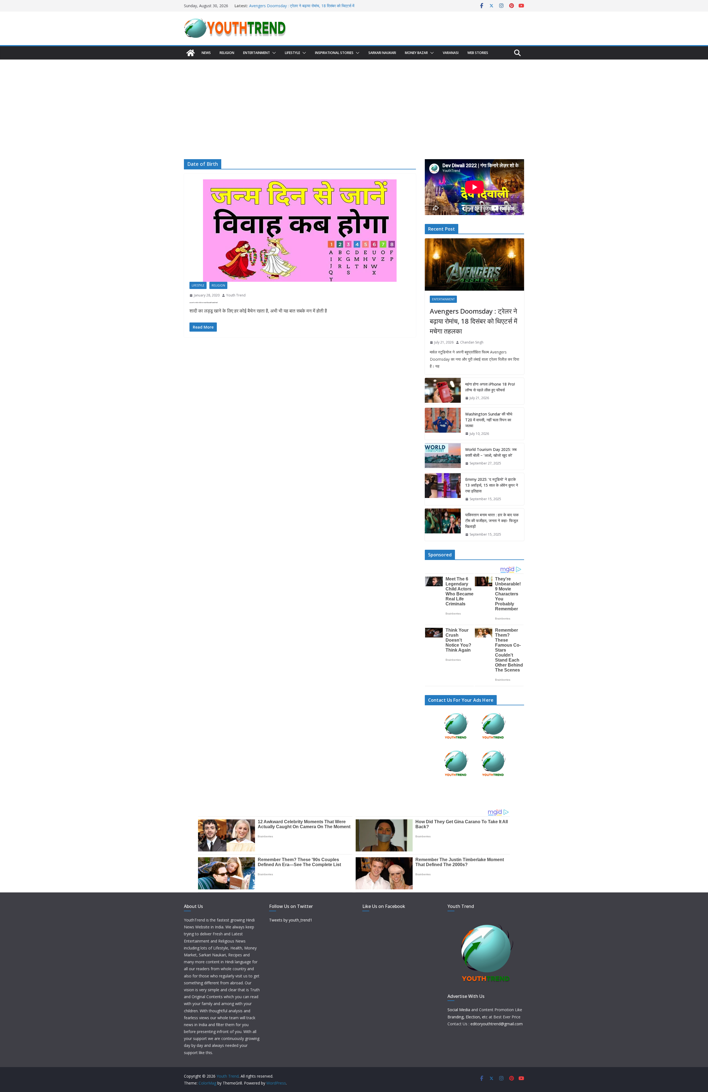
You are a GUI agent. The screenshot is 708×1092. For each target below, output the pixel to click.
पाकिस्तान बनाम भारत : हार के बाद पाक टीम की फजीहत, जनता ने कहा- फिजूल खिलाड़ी (492, 520)
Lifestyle (292, 52)
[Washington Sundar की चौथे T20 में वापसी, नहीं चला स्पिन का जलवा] (443, 424)
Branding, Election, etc (467, 1016)
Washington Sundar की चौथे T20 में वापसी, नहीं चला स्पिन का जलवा (488, 419)
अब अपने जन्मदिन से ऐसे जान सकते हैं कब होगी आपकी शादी (203, 302)
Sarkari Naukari (382, 52)
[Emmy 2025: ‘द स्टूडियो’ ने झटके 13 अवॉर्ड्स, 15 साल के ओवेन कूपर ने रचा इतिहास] (443, 489)
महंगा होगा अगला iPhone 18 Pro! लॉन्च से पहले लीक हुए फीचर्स (490, 387)
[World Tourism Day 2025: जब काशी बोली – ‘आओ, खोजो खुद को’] (443, 456)
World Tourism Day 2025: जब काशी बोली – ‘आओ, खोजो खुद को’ (491, 452)
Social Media (458, 1009)
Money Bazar (416, 52)
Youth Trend (236, 295)
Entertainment (256, 52)
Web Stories (477, 52)
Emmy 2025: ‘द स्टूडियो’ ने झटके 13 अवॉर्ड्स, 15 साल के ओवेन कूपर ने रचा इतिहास (491, 485)
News (206, 52)
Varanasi (451, 52)
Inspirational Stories (334, 52)
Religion (227, 52)
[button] (273, 53)
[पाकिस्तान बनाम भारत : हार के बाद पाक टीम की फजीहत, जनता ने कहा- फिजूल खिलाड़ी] (443, 524)
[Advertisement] (354, 101)
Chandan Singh (471, 342)
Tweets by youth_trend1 (290, 920)
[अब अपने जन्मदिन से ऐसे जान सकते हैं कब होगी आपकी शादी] (299, 230)
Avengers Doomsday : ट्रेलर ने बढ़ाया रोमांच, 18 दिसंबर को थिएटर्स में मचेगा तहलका (473, 320)
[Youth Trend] (190, 53)
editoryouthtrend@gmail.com (496, 1023)
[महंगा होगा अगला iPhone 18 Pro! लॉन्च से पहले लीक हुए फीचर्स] (443, 391)
